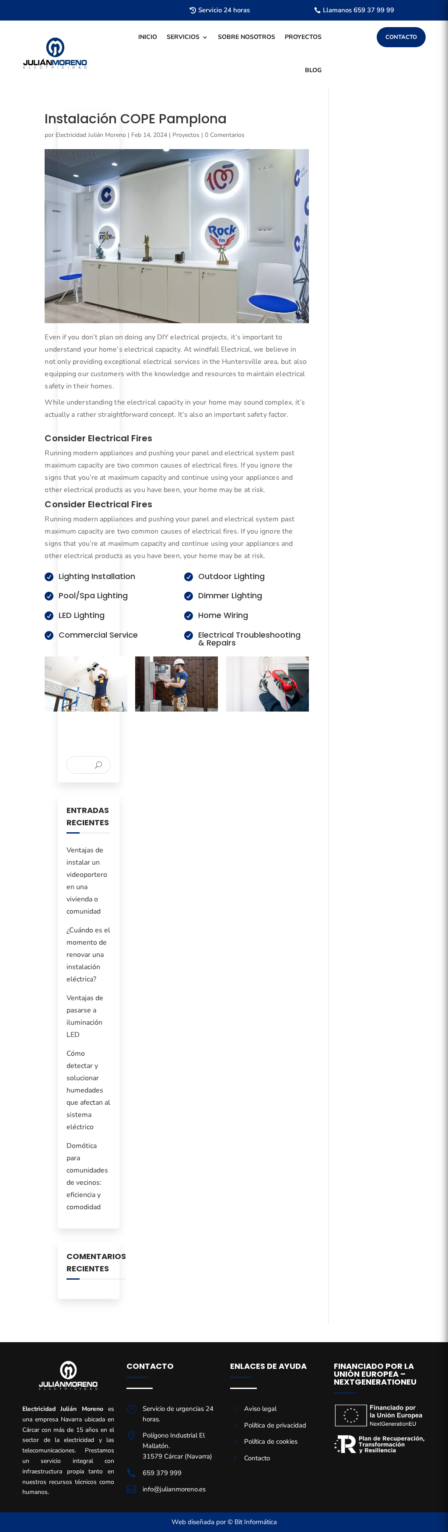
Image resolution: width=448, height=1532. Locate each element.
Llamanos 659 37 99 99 (358, 10)
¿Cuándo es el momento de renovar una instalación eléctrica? (88, 954)
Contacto (257, 1458)
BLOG (313, 70)
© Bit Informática (252, 1522)
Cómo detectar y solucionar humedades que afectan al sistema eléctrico (88, 1090)
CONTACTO (401, 37)
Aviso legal (260, 1408)
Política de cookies (271, 1441)
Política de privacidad (275, 1425)
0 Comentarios (225, 135)
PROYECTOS (303, 37)
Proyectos (186, 135)
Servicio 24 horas (224, 10)
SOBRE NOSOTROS (246, 37)
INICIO (147, 37)
